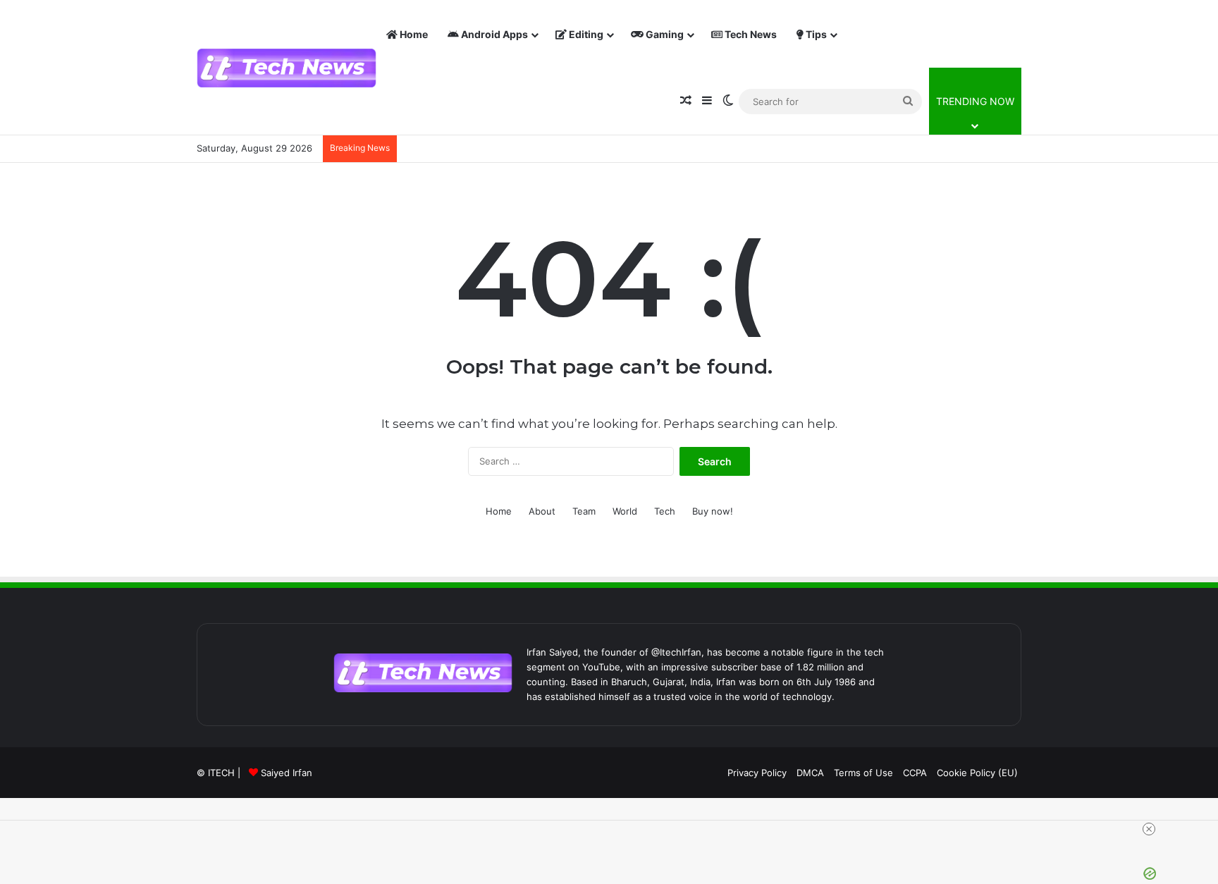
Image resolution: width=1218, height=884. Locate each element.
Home (413, 34)
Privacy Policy (757, 772)
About (542, 511)
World (625, 511)
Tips (815, 34)
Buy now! (712, 511)
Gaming (664, 34)
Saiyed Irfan (286, 772)
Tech (664, 511)
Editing (585, 34)
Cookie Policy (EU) (977, 772)
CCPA (915, 772)
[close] (614, 829)
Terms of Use (863, 772)
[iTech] (286, 68)
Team (584, 511)
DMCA (810, 772)
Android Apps (493, 34)
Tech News (749, 34)
